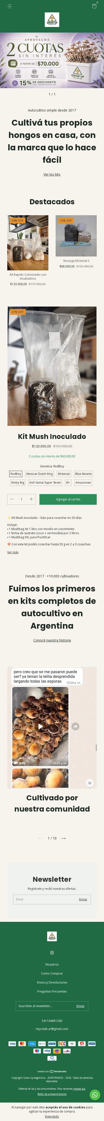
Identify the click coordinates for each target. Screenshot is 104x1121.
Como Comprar (52, 973)
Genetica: (52, 466)
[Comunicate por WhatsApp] (94, 1094)
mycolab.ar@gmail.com (52, 1029)
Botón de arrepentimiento (52, 1094)
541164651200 (52, 1021)
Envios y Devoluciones (52, 982)
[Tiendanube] (52, 1072)
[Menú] (10, 6)
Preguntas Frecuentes (52, 991)
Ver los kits (52, 174)
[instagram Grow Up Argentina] (52, 952)
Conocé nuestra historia (52, 640)
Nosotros (52, 964)
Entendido (52, 1116)
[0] (93, 6)
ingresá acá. (79, 1088)
